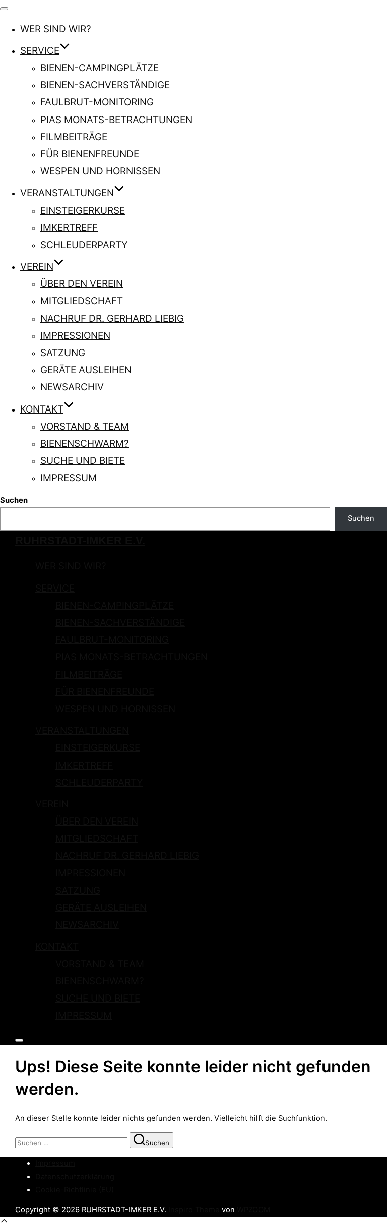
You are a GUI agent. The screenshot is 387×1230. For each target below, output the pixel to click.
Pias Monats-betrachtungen (116, 120)
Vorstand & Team (84, 426)
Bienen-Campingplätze (99, 68)
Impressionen (75, 335)
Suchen (14, 500)
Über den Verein (81, 283)
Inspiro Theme (194, 1209)
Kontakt (41, 409)
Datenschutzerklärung (74, 1176)
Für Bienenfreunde (89, 154)
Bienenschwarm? (84, 443)
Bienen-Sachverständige (105, 85)
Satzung (62, 353)
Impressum (68, 478)
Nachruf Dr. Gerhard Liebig (112, 318)
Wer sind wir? (55, 29)
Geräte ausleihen (86, 370)
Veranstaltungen (67, 193)
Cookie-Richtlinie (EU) (74, 1189)
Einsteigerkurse (82, 210)
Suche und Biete (82, 460)
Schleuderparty (84, 245)
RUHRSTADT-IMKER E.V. (80, 540)
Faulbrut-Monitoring (97, 102)
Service (39, 50)
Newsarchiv (72, 387)
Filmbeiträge (73, 137)
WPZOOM (253, 1209)
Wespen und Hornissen (100, 171)
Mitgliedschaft (81, 301)
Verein (36, 266)
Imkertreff (69, 227)
